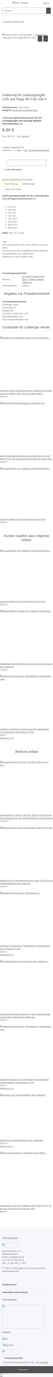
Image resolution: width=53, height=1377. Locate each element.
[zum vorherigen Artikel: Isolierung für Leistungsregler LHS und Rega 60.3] (26, 22)
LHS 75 (38, 276)
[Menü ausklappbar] (5, 3)
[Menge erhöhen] (48, 163)
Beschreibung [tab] (11, 183)
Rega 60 (35, 279)
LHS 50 (31, 276)
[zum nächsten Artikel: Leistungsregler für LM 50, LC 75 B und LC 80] (31, 22)
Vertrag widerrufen (14, 1357)
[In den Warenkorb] (4, 31)
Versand (25, 136)
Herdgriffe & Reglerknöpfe (25, 110)
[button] (36, 3)
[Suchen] (48, 11)
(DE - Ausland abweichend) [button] (36, 150)
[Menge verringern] (4, 163)
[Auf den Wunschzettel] (45, 38)
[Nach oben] (1, 1375)
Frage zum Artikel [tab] (13, 189)
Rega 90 (28, 282)
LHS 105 (28, 279)
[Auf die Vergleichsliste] (40, 38)
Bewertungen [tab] (29, 183)
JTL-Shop (31, 1369)
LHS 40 (25, 276)
